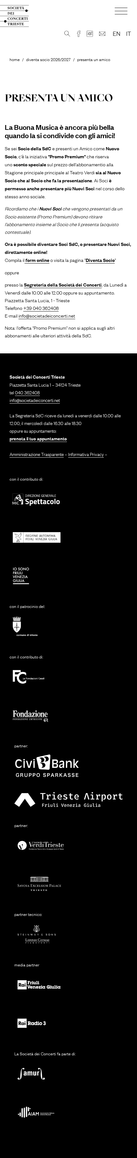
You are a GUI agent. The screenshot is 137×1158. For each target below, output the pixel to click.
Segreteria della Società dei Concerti (63, 284)
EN (116, 33)
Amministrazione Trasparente (37, 453)
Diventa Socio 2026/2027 (48, 59)
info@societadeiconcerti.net (46, 315)
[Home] (19, 16)
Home (15, 59)
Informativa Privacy (86, 453)
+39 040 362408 (41, 307)
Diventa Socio (100, 259)
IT (128, 33)
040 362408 (27, 392)
